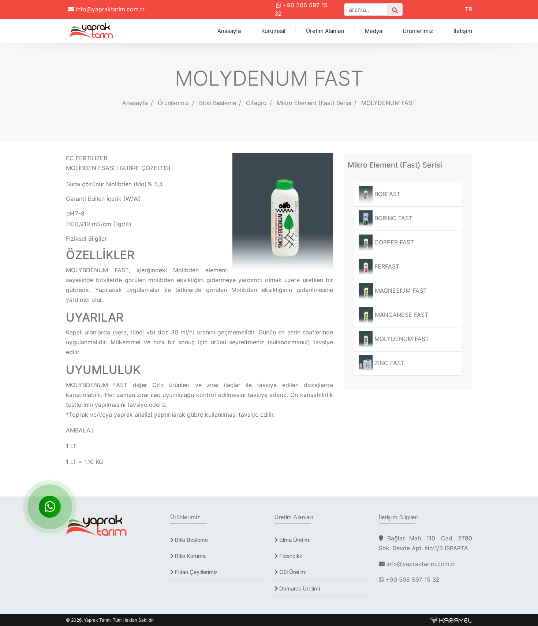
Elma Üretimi (294, 540)
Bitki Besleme (190, 540)
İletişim (462, 30)
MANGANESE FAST (400, 314)
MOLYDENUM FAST (388, 102)
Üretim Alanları (325, 30)
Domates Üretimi (299, 588)
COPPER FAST (393, 242)
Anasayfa (229, 30)
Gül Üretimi (292, 572)
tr (468, 9)
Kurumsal (273, 30)
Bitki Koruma (189, 556)
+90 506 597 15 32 (412, 579)
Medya (373, 30)
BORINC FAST (392, 218)
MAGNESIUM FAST (400, 290)
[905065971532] (50, 507)
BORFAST (386, 194)
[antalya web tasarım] (451, 620)
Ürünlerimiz (418, 30)
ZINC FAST (388, 363)
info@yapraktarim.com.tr (109, 9)
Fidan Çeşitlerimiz (195, 572)
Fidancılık (290, 556)
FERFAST (386, 266)
